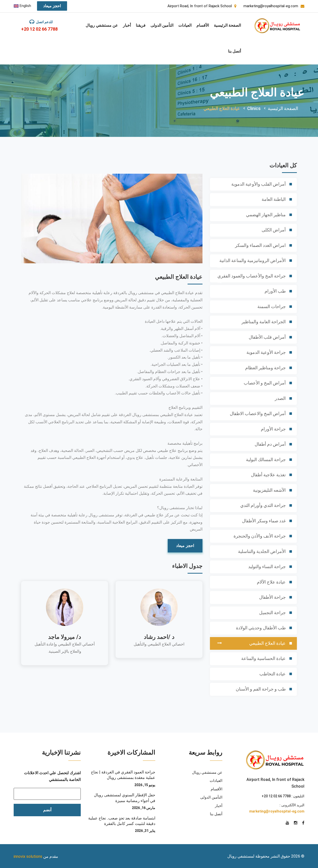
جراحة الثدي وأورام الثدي (263, 505)
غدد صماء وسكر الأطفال (264, 520)
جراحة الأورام (273, 429)
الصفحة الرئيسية (227, 25)
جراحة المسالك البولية (266, 459)
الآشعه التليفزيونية (269, 490)
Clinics (254, 108)
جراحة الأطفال (272, 597)
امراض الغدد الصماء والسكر (260, 245)
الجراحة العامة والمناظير (263, 321)
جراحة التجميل (272, 612)
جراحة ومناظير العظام (265, 367)
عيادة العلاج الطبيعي (267, 643)
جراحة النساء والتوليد (267, 566)
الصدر (280, 398)
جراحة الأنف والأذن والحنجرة (260, 536)
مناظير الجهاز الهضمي (266, 214)
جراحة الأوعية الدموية (266, 352)
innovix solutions (28, 856)
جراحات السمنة (271, 306)
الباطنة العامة (274, 199)
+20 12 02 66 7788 (39, 29)
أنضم (47, 810)
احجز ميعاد (52, 5)
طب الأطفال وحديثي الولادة (261, 627)
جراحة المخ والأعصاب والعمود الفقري (251, 275)
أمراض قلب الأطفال (267, 337)
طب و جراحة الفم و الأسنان (261, 689)
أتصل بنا (234, 51)
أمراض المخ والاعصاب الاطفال (258, 413)
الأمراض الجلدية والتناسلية (262, 551)
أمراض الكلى (274, 229)
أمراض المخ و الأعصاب (265, 382)
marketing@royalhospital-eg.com (276, 811)
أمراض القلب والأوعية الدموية (258, 184)
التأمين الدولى (162, 25)
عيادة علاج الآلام (271, 582)
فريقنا (141, 25)
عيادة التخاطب (272, 673)
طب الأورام (275, 291)
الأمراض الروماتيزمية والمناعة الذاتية (252, 260)
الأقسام (203, 25)
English (25, 5)
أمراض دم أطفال (270, 444)
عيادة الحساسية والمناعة (263, 658)
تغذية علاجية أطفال (268, 474)
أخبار (127, 25)
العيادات (185, 25)
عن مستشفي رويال (102, 25)
